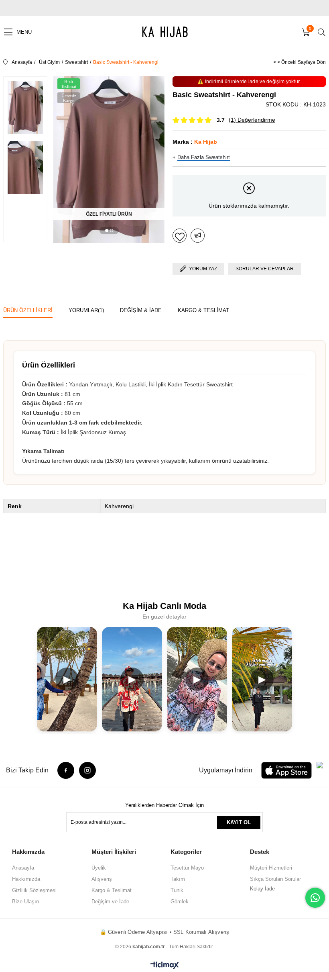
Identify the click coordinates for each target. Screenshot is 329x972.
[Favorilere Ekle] (180, 236)
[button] (106, 230)
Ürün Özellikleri (28, 310)
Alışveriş (101, 879)
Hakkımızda (26, 879)
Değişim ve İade (110, 901)
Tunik (177, 890)
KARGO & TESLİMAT (203, 310)
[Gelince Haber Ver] (198, 236)
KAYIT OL (239, 822)
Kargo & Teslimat (111, 890)
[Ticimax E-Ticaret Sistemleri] (164, 966)
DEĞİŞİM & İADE (141, 310)
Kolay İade (262, 889)
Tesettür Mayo (187, 868)
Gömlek (180, 901)
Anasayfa (23, 868)
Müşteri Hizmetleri (271, 868)
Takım (178, 879)
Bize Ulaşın (25, 901)
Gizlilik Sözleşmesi (34, 890)
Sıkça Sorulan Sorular (275, 879)
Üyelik (98, 868)
